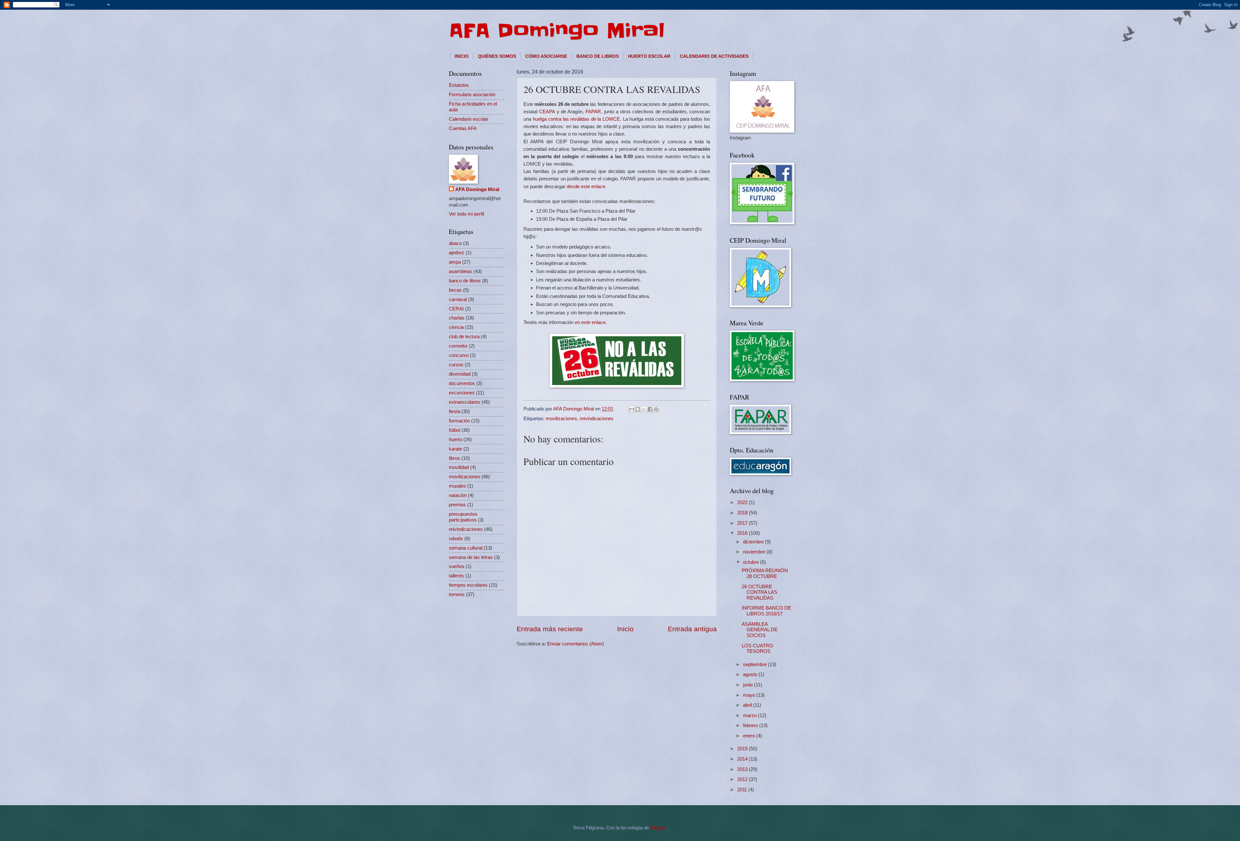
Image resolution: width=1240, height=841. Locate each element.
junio (748, 684)
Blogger (658, 827)
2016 (743, 533)
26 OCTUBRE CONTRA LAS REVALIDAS (759, 592)
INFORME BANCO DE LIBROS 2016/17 (766, 610)
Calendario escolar (468, 119)
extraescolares (464, 402)
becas (455, 290)
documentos (462, 383)
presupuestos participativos (463, 517)
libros (454, 458)
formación (459, 420)
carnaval (458, 299)
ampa (455, 262)
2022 (743, 502)
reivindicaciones (597, 418)
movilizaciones (561, 418)
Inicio (625, 629)
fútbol (454, 430)
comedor (458, 346)
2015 (743, 748)
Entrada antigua (692, 629)
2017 (743, 523)
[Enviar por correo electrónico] (631, 409)
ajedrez (456, 252)
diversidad (459, 374)
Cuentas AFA (463, 128)
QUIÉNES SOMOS (497, 56)
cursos (456, 364)
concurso (459, 355)
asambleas (460, 271)
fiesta (454, 411)
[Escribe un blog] (638, 409)
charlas (456, 317)
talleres (456, 575)
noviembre (755, 551)
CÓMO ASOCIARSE (546, 56)
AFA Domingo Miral (557, 30)
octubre (751, 562)
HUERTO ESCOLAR (649, 56)
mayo (749, 695)
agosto (751, 674)
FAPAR (593, 111)
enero (749, 735)
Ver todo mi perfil (466, 214)
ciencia (456, 327)
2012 (743, 779)
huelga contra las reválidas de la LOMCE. (577, 119)
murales (457, 486)
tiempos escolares (468, 585)
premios (457, 504)
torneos (457, 594)
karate (455, 448)
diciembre (754, 541)
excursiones (462, 392)
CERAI (456, 308)
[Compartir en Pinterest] (656, 409)
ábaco (455, 243)
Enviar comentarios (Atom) (575, 643)
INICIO (462, 56)
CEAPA (547, 111)
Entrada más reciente (550, 629)
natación (458, 495)
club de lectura (464, 336)
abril (748, 705)
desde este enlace (586, 186)
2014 (743, 759)
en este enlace (590, 322)
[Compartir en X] (644, 409)
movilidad (459, 467)
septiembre (755, 664)
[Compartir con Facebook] (650, 409)
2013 (743, 769)
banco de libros (465, 280)
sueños (456, 566)
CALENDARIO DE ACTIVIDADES (714, 56)
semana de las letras (471, 557)
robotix (456, 538)
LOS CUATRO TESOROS (757, 648)
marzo (750, 715)
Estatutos (459, 85)
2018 (743, 512)
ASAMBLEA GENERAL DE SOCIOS (760, 630)
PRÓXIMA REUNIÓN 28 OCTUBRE (765, 573)
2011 (742, 789)
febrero (751, 725)
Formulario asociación (472, 94)
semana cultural (465, 548)
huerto (455, 439)
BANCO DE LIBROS (597, 56)
